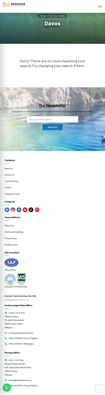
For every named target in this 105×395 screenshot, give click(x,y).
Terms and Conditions (14, 232)
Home (43, 16)
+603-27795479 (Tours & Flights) (22, 338)
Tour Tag (52, 16)
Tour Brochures (11, 181)
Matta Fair (9, 225)
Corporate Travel (12, 194)
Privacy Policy (11, 238)
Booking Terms (11, 244)
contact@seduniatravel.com (20, 333)
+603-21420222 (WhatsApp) (20, 343)
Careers (8, 187)
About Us (9, 168)
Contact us (9, 174)
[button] (7, 388)
